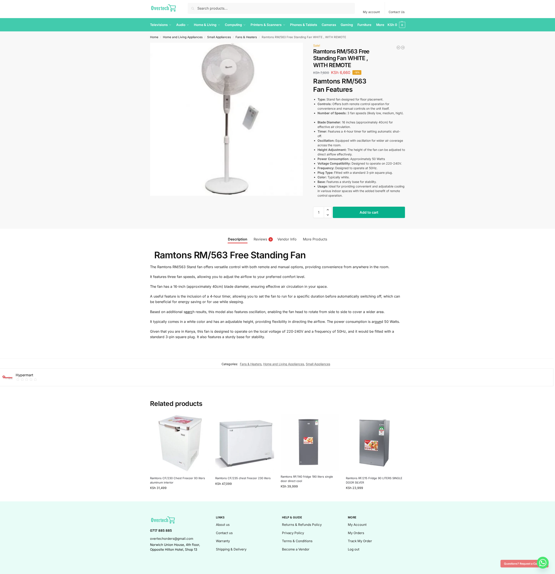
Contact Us (397, 12)
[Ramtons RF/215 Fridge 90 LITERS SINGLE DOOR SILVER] (375, 443)
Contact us (224, 533)
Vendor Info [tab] (287, 239)
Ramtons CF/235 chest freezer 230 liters (243, 478)
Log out (353, 549)
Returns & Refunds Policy (302, 525)
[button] (396, 24)
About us (223, 525)
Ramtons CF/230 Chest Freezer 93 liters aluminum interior (177, 480)
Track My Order (360, 541)
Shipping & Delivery (231, 549)
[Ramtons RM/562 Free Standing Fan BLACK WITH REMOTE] (403, 47)
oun (378, 321)
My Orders (356, 533)
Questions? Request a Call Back (524, 563)
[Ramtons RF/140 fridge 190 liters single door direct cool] (310, 442)
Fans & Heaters (246, 37)
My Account (357, 525)
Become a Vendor (295, 549)
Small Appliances (219, 37)
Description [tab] (237, 239)
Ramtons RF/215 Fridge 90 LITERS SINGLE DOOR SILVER (374, 480)
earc (189, 312)
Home (154, 37)
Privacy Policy (293, 533)
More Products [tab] (315, 239)
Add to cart (369, 212)
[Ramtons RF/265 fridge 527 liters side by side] (398, 47)
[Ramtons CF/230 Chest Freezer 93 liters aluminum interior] (179, 443)
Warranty (223, 541)
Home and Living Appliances (183, 37)
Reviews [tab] (263, 239)
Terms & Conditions (297, 541)
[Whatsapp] (543, 563)
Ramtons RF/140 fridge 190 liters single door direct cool (307, 479)
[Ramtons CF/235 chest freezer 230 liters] (244, 443)
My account (371, 12)
